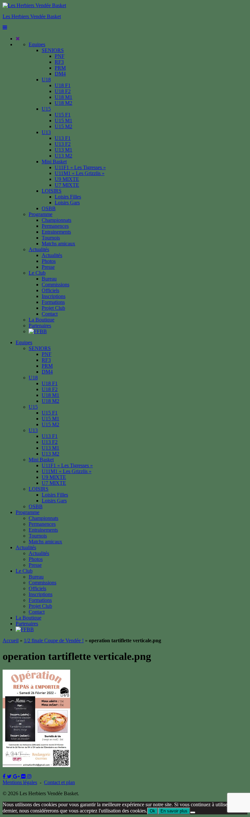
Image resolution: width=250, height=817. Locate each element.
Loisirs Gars (67, 202)
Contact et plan (59, 782)
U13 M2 (63, 155)
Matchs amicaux (58, 243)
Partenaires (40, 325)
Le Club (37, 273)
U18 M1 (63, 97)
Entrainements (56, 232)
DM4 (60, 73)
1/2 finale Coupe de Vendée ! (54, 640)
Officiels (50, 290)
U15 (46, 109)
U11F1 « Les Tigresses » (80, 167)
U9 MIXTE (67, 179)
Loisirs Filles (68, 196)
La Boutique (41, 319)
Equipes (37, 44)
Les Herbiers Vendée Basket (32, 16)
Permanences (55, 226)
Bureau (49, 278)
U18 (46, 79)
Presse (48, 267)
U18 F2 (63, 91)
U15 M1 (63, 120)
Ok (152, 811)
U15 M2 (63, 126)
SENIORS (53, 50)
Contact (50, 314)
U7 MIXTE (67, 185)
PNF (59, 56)
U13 (46, 132)
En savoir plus (174, 811)
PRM (60, 68)
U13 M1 (63, 150)
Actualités (39, 249)
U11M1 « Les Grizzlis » (79, 173)
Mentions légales (20, 782)
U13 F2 (63, 144)
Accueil (11, 640)
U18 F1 (63, 85)
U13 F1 (63, 138)
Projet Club (53, 308)
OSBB (49, 208)
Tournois (51, 237)
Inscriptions (53, 296)
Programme (40, 214)
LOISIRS (52, 191)
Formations (53, 302)
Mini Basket (54, 161)
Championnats (56, 220)
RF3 (59, 62)
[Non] (192, 812)
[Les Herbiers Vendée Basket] (34, 5)
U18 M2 (63, 103)
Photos (49, 261)
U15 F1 (63, 114)
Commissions (55, 284)
